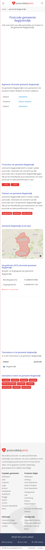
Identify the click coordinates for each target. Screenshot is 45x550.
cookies (40, 548)
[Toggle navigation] (3, 3)
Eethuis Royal (27, 213)
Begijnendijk (7, 213)
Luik (25, 495)
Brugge (4, 497)
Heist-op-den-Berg (9, 384)
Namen (27, 501)
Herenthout (26, 387)
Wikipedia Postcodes (32, 520)
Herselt (30, 384)
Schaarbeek (6, 491)
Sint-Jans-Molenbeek (9, 506)
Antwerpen (6, 476)
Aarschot (21, 384)
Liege (4, 485)
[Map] (22, 244)
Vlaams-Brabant (25, 101)
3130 (6, 184)
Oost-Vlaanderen (30, 482)
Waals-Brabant (30, 504)
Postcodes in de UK (31, 526)
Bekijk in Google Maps (10, 289)
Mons (4, 508)
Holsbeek (33, 380)
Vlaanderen (23, 97)
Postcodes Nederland (32, 523)
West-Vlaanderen (30, 488)
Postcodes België (8, 520)
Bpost (26, 529)
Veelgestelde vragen (9, 523)
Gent (3, 479)
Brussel (4, 488)
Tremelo (6, 380)
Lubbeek (17, 387)
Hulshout (15, 380)
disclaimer (32, 548)
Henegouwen (29, 492)
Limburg (27, 479)
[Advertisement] (22, 56)
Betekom (17, 213)
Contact (5, 526)
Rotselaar (24, 380)
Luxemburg (28, 498)
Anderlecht (6, 494)
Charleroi (5, 482)
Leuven (4, 503)
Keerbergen (7, 387)
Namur (4, 500)
